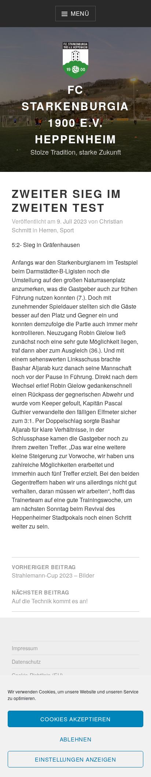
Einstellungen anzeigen (75, 759)
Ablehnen (76, 739)
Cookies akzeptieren (75, 719)
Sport (67, 230)
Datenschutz (26, 661)
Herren (48, 230)
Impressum (25, 648)
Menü (80, 13)
